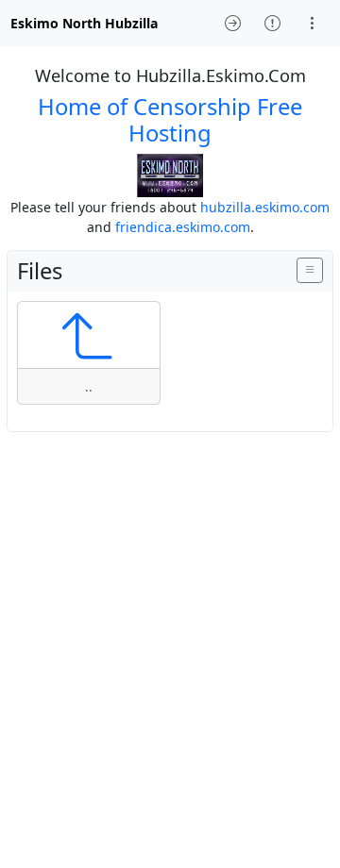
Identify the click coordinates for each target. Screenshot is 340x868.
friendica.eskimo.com (182, 227)
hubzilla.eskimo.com (265, 207)
